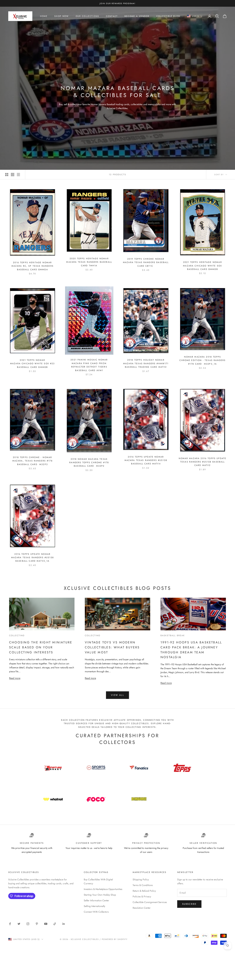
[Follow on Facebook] (10, 924)
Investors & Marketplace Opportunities (103, 889)
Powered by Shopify (114, 939)
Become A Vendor (137, 16)
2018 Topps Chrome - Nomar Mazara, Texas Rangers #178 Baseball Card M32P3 (32, 461)
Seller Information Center (96, 900)
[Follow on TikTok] (54, 924)
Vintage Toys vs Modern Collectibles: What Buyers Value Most (112, 647)
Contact (112, 16)
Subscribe (189, 904)
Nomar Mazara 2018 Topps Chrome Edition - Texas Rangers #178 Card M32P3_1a (202, 360)
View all (117, 695)
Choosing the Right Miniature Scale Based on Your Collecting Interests (40, 647)
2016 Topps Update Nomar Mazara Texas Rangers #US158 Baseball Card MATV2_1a (32, 558)
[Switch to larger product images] (6, 174)
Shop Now (61, 16)
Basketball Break (173, 635)
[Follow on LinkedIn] (63, 924)
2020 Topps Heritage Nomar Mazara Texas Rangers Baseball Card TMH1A (89, 262)
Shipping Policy (141, 879)
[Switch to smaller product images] (12, 174)
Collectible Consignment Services (150, 902)
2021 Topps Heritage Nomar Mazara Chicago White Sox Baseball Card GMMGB (202, 266)
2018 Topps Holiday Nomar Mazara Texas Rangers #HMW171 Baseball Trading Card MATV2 (145, 363)
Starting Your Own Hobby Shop (100, 894)
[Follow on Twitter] (19, 924)
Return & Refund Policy (144, 891)
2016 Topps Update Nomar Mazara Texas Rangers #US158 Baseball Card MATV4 (146, 460)
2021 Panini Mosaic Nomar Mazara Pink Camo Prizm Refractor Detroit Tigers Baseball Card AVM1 (89, 365)
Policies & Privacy (142, 896)
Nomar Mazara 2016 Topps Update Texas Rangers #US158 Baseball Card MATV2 (202, 462)
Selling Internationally (94, 906)
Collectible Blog (168, 16)
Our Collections (87, 16)
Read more (14, 678)
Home (44, 16)
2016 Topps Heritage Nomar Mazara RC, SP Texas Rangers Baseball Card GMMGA (33, 266)
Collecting (17, 635)
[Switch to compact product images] (18, 174)
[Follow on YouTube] (45, 924)
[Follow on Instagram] (28, 924)
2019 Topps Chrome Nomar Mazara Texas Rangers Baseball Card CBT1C (146, 262)
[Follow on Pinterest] (37, 924)
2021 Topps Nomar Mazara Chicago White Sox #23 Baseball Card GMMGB (32, 364)
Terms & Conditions (143, 885)
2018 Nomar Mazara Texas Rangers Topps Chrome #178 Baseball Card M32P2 (89, 463)
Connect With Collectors (96, 911)
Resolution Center (142, 908)
